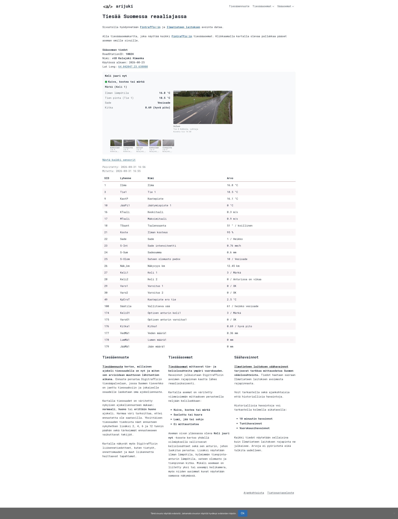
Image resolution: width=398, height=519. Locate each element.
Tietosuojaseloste (280, 492)
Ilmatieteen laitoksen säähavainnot (261, 366)
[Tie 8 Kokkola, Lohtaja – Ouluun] (202, 107)
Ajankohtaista (254, 492)
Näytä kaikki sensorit (119, 159)
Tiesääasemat (178, 366)
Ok (243, 513)
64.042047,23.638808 (133, 66)
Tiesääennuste (239, 6)
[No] (394, 513)
